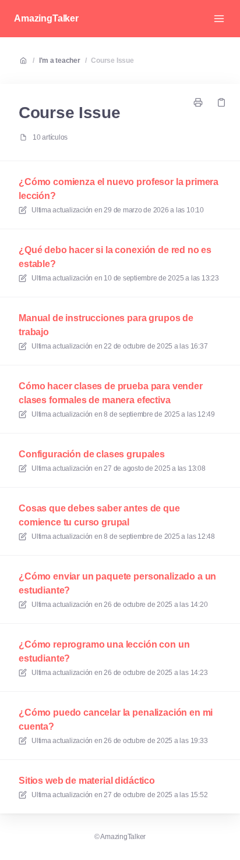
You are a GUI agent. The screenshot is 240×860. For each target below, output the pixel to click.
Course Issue (112, 60)
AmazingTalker (46, 18)
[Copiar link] (221, 102)
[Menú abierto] (219, 18)
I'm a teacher (59, 60)
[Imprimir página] (198, 102)
